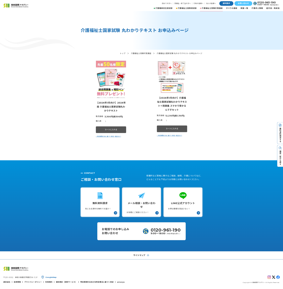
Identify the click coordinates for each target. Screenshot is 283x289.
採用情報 (17, 282)
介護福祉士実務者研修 (187, 8)
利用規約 (48, 282)
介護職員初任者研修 (164, 8)
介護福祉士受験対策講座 (212, 8)
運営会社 (6, 282)
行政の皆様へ (198, 3)
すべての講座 (231, 8)
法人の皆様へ (211, 3)
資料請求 (226, 3)
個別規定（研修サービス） (66, 282)
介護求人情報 (257, 8)
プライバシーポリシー (33, 282)
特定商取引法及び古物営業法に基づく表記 (97, 282)
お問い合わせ (243, 3)
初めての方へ (167, 3)
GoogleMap (51, 277)
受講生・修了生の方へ (182, 3)
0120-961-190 (266, 2)
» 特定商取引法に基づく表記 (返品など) (108, 136)
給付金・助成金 (273, 8)
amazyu (121, 282)
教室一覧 (244, 8)
